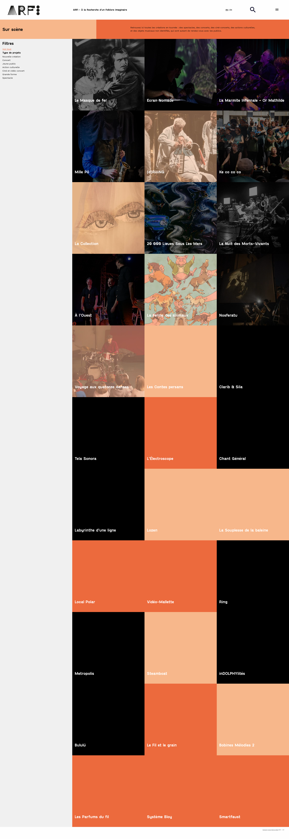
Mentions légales (274, 829)
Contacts (269, 829)
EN (231, 10)
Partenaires (265, 829)
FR (227, 10)
